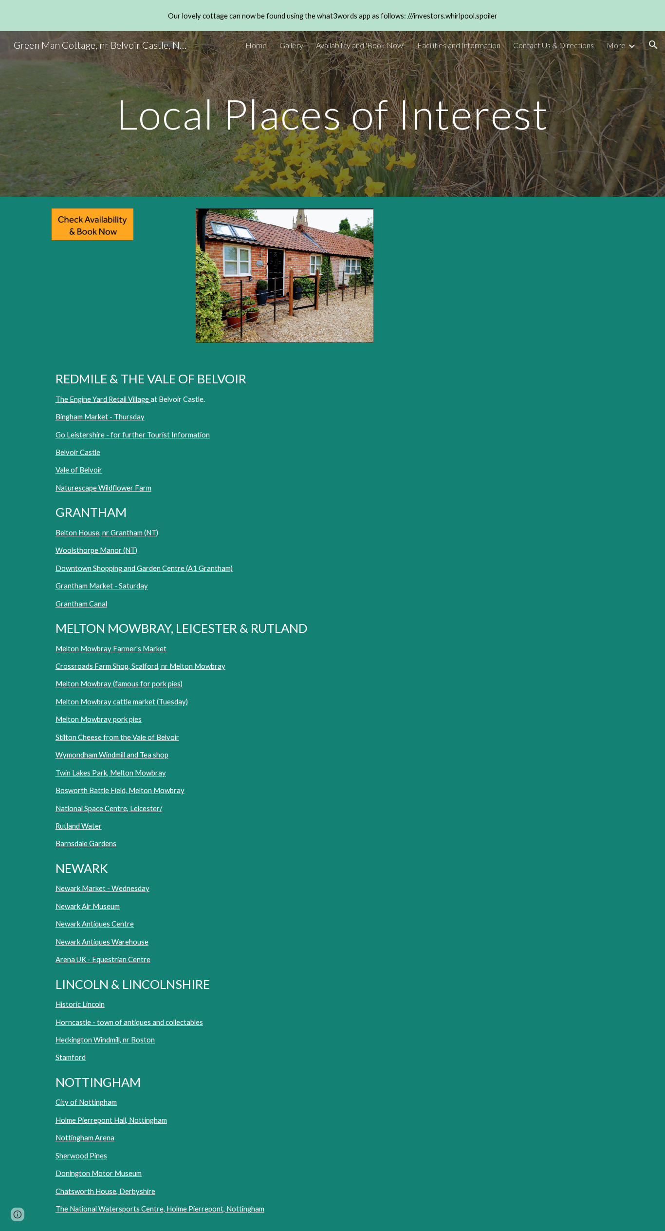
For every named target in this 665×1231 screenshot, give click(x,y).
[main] (332, 113)
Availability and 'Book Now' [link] (360, 45)
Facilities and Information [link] (458, 45)
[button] (653, 45)
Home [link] (256, 45)
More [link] (616, 45)
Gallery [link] (291, 45)
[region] (332, 15)
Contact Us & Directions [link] (553, 45)
